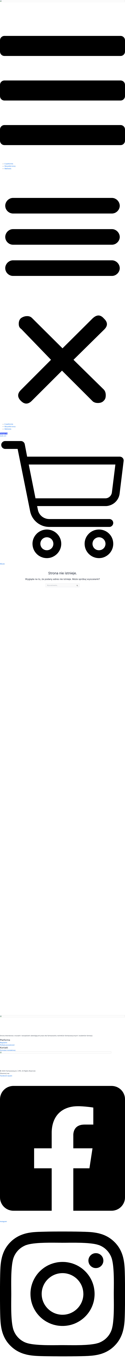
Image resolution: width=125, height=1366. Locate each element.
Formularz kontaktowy (8, 1050)
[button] (62, 297)
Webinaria (7, 168)
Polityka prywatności (7, 1045)
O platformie (8, 164)
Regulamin (3, 1042)
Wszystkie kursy (10, 166)
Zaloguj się (4, 433)
